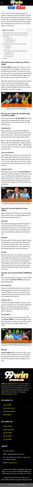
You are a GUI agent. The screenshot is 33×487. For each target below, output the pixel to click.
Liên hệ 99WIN (7, 405)
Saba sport (8, 45)
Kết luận (5, 58)
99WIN (23, 23)
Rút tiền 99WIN (7, 436)
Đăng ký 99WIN (7, 426)
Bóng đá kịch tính (10, 52)
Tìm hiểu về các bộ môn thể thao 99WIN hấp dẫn (15, 51)
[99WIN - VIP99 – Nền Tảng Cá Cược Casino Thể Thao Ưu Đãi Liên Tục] (16, 3)
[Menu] (2, 3)
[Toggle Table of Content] (28, 30)
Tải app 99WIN (7, 439)
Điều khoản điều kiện (9, 411)
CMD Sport (8, 47)
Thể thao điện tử (9, 56)
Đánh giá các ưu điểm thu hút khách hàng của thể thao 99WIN (15, 35)
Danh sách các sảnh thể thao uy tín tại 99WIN (14, 44)
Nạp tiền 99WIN (7, 433)
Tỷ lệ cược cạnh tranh (10, 40)
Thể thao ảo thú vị (10, 54)
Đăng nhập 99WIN (8, 429)
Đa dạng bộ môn (9, 38)
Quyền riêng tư (7, 414)
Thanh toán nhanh (10, 42)
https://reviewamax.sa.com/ (9, 394)
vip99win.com (13, 463)
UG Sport (8, 49)
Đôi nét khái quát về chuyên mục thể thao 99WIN (15, 33)
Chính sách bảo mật (9, 408)
